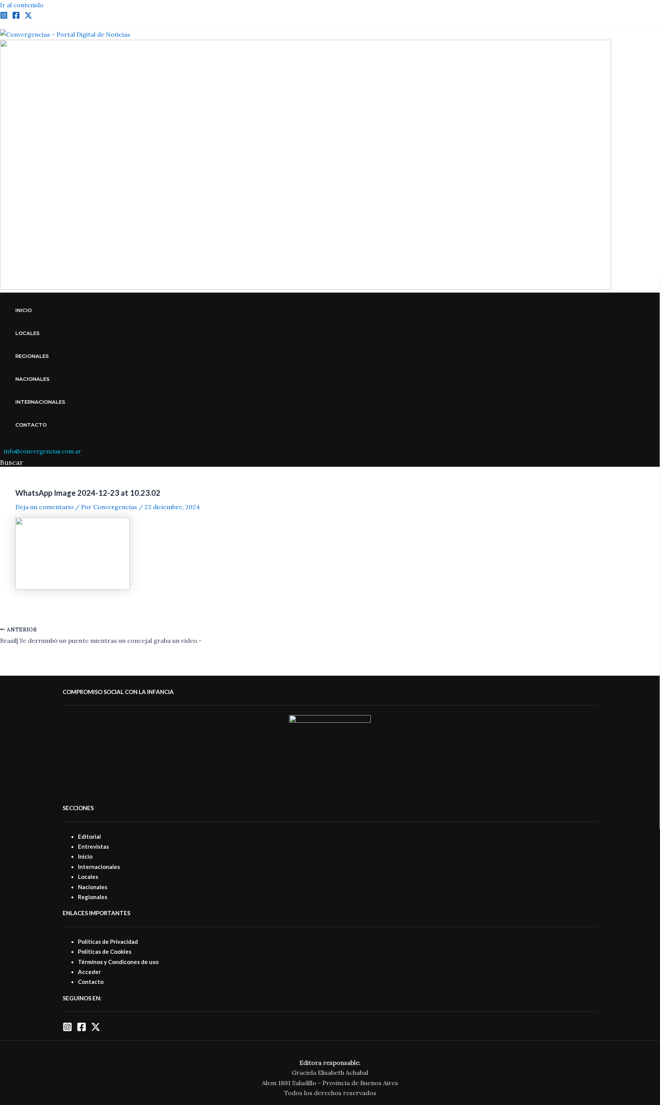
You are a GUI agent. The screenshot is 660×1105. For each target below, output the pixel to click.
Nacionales (32, 379)
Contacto (31, 425)
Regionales (32, 356)
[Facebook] (16, 17)
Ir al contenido (22, 5)
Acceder (89, 971)
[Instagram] (4, 17)
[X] (95, 1029)
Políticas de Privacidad (108, 941)
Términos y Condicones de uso (118, 961)
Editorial (89, 836)
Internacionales (40, 402)
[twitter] (28, 17)
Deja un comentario (44, 507)
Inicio (23, 310)
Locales (27, 333)
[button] (11, 462)
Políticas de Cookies (104, 951)
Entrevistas (93, 846)
